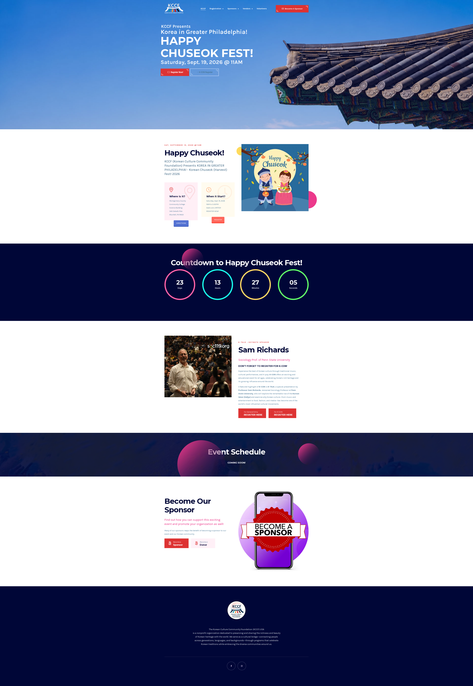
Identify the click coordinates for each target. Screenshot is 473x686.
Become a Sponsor (294, 9)
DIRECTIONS (181, 223)
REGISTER (218, 220)
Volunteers (262, 8)
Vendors (246, 8)
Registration (215, 8)
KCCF (203, 8)
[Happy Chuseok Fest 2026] (174, 8)
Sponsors (232, 8)
